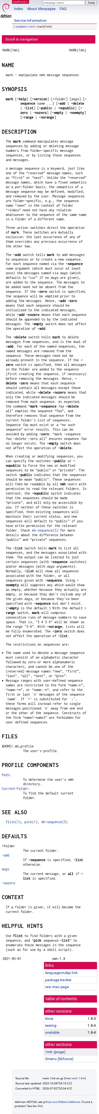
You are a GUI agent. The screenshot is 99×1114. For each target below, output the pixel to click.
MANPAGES (20, 1)
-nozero (8, 883)
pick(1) (31, 822)
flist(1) (13, 822)
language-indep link (61, 973)
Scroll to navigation (22, 39)
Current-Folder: (16, 788)
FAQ (63, 8)
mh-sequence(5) (45, 530)
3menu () (59, 1059)
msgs (5, 869)
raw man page (57, 987)
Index (18, 8)
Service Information (30, 20)
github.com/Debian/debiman (61, 1102)
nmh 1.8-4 (78, 1078)
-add (5, 855)
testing (50, 1025)
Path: (6, 775)
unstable (20, 26)
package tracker (58, 980)
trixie (49, 1018)
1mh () (55, 1052)
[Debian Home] (6, 9)
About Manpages (41, 8)
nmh (32, 26)
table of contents (61, 998)
